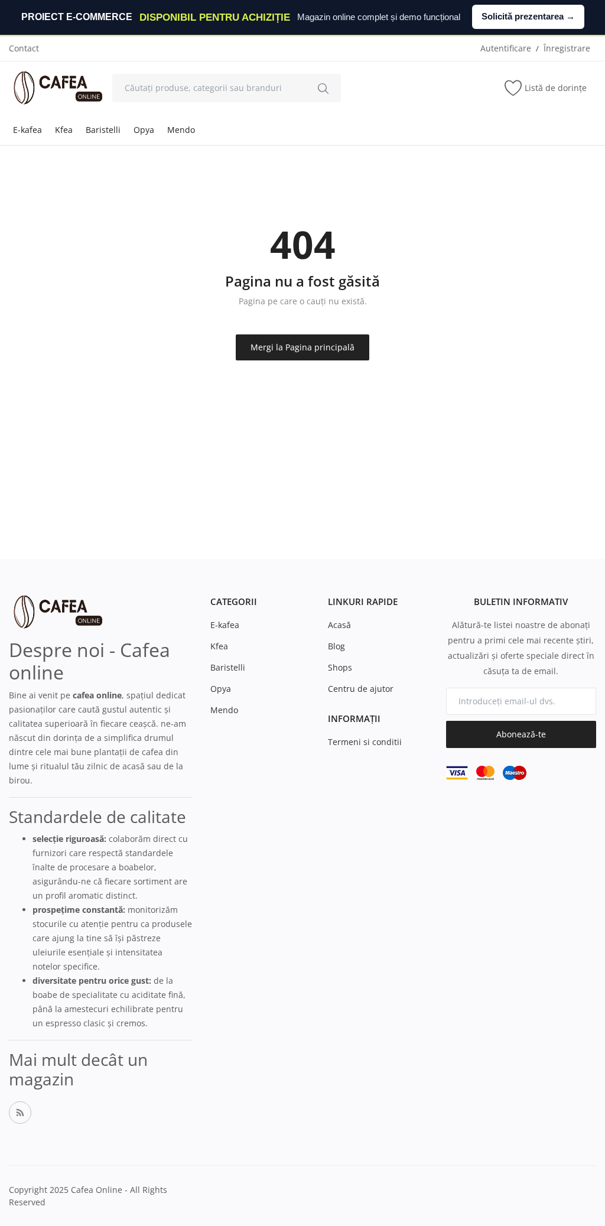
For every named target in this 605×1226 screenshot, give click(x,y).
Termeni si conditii (365, 741)
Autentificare (505, 48)
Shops (340, 667)
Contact (24, 48)
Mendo (181, 129)
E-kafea (27, 129)
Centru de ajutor (360, 688)
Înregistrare (567, 48)
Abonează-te (521, 734)
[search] (323, 88)
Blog (336, 646)
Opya (144, 129)
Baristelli (103, 129)
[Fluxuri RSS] (20, 1112)
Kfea (64, 129)
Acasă (339, 624)
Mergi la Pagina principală (302, 347)
